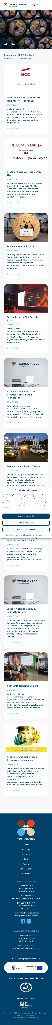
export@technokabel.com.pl (26, 913)
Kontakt (26, 873)
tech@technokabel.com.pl (26, 915)
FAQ (26, 859)
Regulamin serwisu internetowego (26, 1018)
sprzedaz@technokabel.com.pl (26, 898)
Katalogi (26, 849)
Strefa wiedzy (10, 58)
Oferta (26, 844)
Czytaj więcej (13, 128)
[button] (15, 4)
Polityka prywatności (13, 535)
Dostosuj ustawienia (26, 529)
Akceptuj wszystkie (26, 516)
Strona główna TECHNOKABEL (18, 55)
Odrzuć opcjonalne (26, 523)
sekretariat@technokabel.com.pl (26, 948)
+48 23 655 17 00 (26, 945)
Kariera (26, 864)
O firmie (26, 854)
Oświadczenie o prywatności (34, 535)
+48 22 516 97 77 (26, 895)
